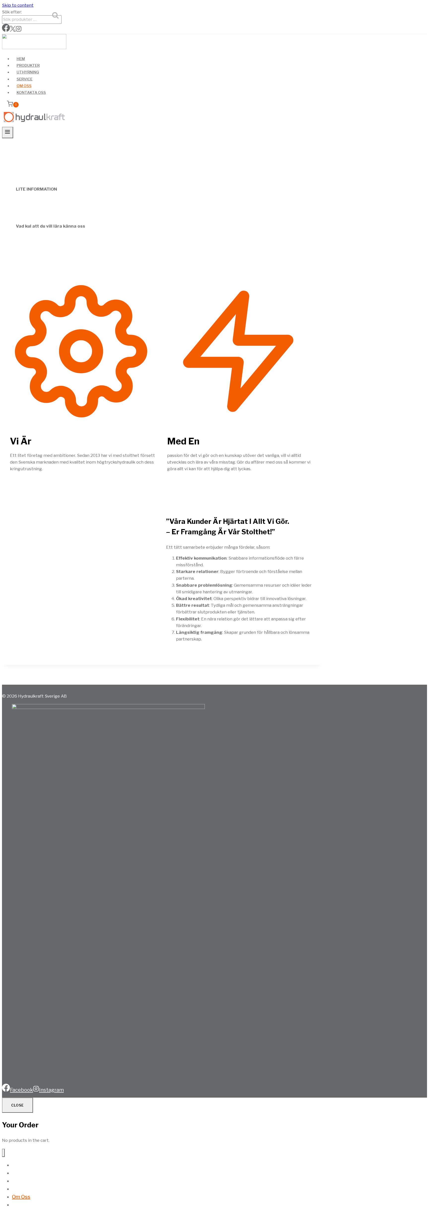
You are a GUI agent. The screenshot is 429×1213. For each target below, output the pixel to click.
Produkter (28, 65)
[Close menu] (3, 1153)
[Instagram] (19, 30)
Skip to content (18, 5)
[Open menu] (7, 132)
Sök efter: (12, 11)
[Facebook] (6, 30)
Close (17, 1105)
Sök (56, 16)
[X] (13, 30)
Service (25, 79)
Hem (21, 59)
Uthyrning (28, 72)
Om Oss (24, 86)
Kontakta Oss (31, 92)
